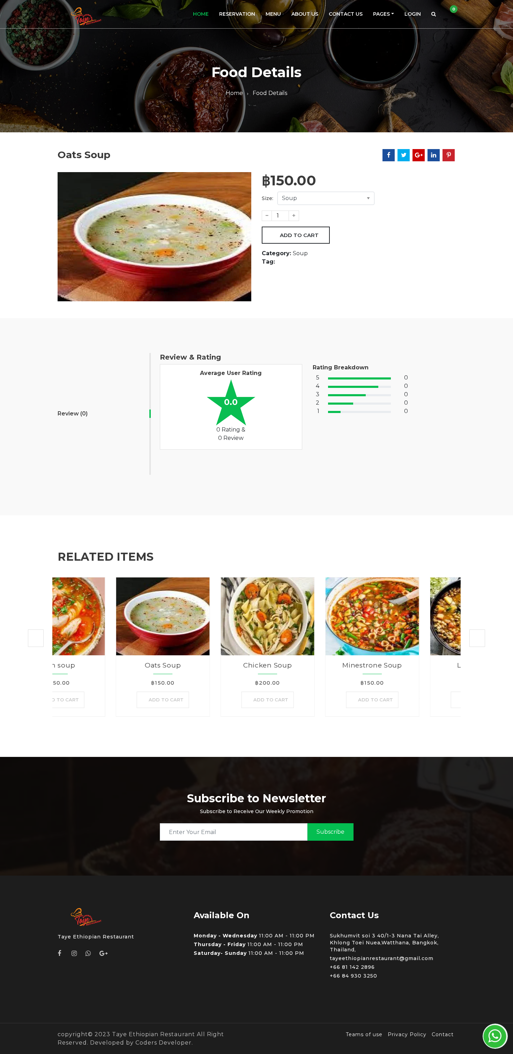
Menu (273, 14)
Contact (443, 1034)
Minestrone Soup (314, 665)
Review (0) (73, 413)
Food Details (270, 93)
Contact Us (346, 14)
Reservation (237, 14)
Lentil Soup (419, 665)
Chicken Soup (209, 665)
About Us (304, 14)
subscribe (330, 831)
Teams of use (364, 1034)
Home (201, 14)
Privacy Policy (407, 1034)
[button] (433, 14)
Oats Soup (104, 665)
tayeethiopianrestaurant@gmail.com (381, 958)
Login (412, 14)
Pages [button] (381, 14)
